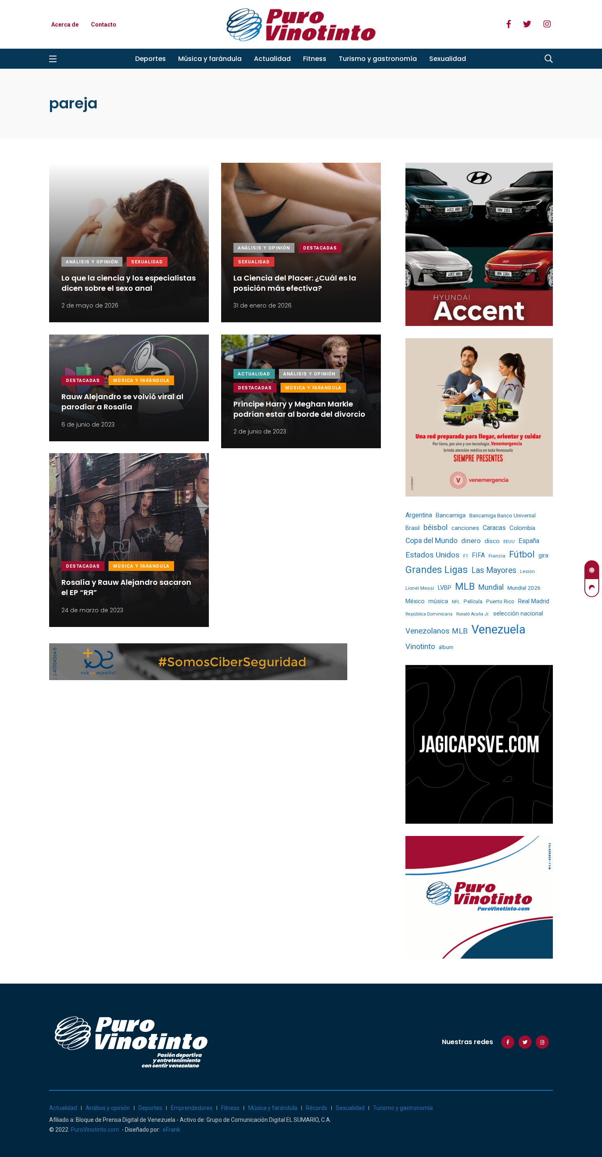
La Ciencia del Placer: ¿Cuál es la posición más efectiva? (294, 283)
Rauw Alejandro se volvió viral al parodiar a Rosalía (122, 401)
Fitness (314, 58)
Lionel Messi (419, 588)
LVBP (444, 587)
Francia (497, 556)
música (438, 601)
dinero (471, 541)
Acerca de (65, 24)
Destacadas (320, 248)
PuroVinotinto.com (95, 1129)
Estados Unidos (432, 554)
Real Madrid (533, 601)
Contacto (103, 24)
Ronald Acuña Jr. (472, 614)
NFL (456, 601)
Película (473, 601)
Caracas (494, 528)
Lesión (527, 571)
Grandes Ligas (436, 569)
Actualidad (272, 58)
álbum (446, 647)
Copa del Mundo (431, 541)
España (528, 541)
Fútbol (522, 554)
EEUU (509, 541)
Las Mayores (493, 570)
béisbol (435, 527)
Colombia (522, 528)
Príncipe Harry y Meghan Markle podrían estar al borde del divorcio (299, 409)
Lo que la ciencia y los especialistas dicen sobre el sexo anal (128, 283)
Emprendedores (192, 1108)
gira (543, 555)
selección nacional (518, 613)
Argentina (418, 515)
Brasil (412, 528)
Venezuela (498, 629)
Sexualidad (447, 58)
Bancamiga (451, 515)
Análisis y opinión (92, 262)
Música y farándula (210, 58)
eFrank (171, 1129)
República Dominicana (429, 614)
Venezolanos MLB (436, 631)
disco (492, 541)
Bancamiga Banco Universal (502, 515)
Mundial (491, 587)
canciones (465, 528)
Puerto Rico (500, 601)
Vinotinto (420, 646)
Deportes (150, 58)
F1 (465, 556)
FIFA (478, 555)
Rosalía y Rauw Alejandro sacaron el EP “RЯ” (126, 587)
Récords (316, 1108)
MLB (465, 586)
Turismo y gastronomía (378, 58)
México (415, 601)
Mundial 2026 (524, 587)
